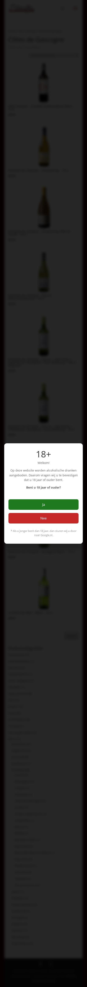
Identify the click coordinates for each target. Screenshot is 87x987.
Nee (43, 518)
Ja (43, 504)
